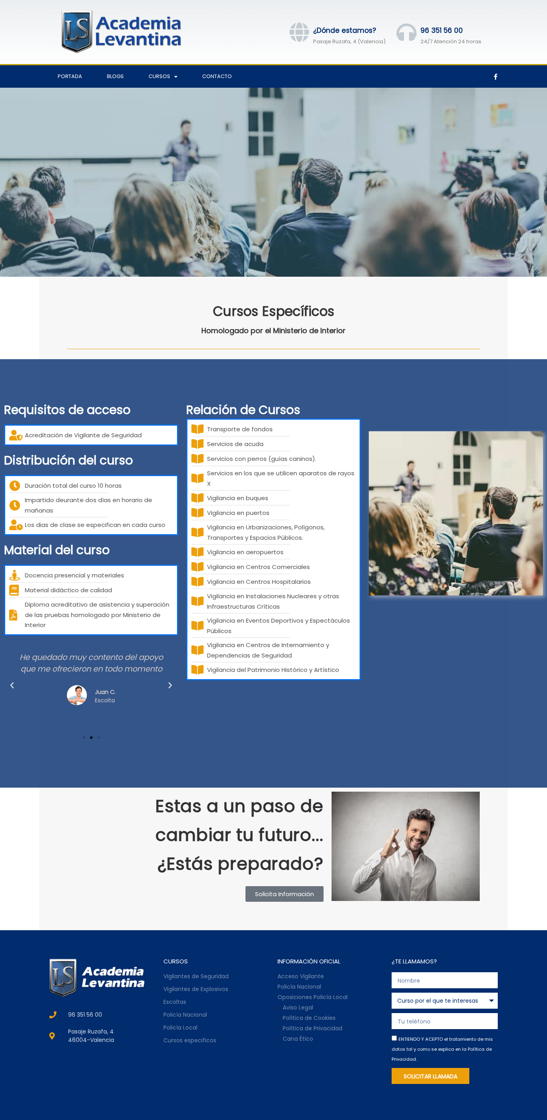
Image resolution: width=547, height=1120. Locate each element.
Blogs (115, 76)
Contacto (217, 76)
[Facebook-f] (496, 76)
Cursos (159, 76)
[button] (12, 686)
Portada (70, 76)
